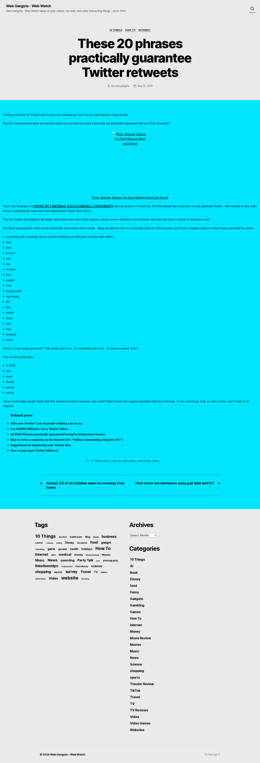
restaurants (66, 566)
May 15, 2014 (145, 85)
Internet (144, 30)
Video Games (140, 723)
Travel (85, 572)
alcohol (63, 537)
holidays (86, 549)
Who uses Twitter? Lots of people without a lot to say (46, 423)
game (51, 549)
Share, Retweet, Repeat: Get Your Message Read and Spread (130, 197)
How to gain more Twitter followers (35, 451)
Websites (137, 730)
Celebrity (49, 543)
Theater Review (142, 684)
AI (131, 566)
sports (58, 572)
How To (130, 30)
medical (65, 554)
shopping (43, 572)
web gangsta (122, 85)
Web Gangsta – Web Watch (67, 754)
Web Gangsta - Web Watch (28, 6)
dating (59, 543)
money (78, 554)
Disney (69, 542)
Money (135, 631)
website (69, 578)
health (74, 549)
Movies (106, 554)
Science (136, 664)
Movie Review (92, 555)
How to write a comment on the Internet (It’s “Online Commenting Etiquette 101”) (67, 440)
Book (96, 537)
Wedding (85, 579)
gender (62, 549)
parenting (67, 560)
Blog (87, 536)
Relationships (46, 566)
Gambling (39, 549)
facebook (82, 543)
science (96, 566)
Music (40, 560)
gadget (106, 542)
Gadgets (136, 599)
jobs (53, 555)
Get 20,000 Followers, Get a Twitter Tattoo (39, 429)
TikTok (135, 690)
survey (71, 571)
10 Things (115, 30)
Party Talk (85, 560)
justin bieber (129, 460)
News (52, 560)
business (109, 536)
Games (135, 612)
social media (144, 460)
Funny (134, 592)
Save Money (81, 566)
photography (110, 560)
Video (53, 578)
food (94, 542)
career (39, 542)
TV (96, 572)
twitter (155, 460)
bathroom (76, 536)
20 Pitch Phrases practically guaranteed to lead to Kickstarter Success (58, 434)
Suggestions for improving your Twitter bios (41, 445)
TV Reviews (139, 710)
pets (98, 561)
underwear (40, 579)
